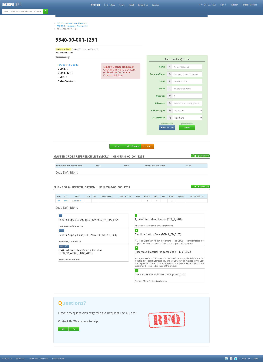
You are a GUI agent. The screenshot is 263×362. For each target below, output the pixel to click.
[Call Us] (192, 155)
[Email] (63, 329)
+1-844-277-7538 (208, 4)
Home (122, 5)
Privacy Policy (58, 358)
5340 (66, 200)
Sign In (223, 4)
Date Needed (158, 117)
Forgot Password (249, 4)
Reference (160, 103)
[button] (95, 4)
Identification (133, 146)
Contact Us (143, 5)
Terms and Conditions (38, 358)
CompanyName (157, 74)
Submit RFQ (204, 156)
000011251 (77, 200)
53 (59, 200)
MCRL (117, 146)
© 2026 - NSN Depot (248, 358)
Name (162, 66)
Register (234, 4)
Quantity (160, 96)
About (131, 5)
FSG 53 (61, 64)
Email (162, 81)
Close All (147, 146)
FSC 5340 (73, 64)
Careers (155, 5)
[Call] (74, 329)
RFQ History (109, 5)
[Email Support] (195, 155)
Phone (162, 88)
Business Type (158, 110)
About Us (20, 358)
